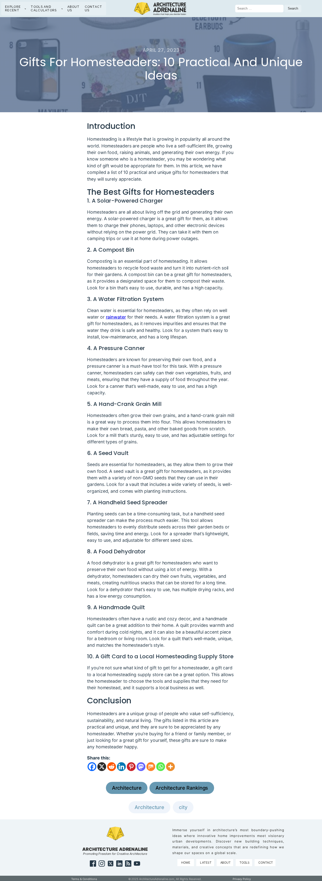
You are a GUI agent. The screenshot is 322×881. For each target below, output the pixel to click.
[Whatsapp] (160, 766)
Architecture (127, 788)
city (183, 807)
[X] (101, 766)
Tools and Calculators (44, 8)
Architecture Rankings (181, 788)
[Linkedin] (121, 766)
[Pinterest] (131, 766)
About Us (73, 8)
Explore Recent (13, 8)
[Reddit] (111, 766)
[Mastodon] (141, 766)
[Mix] (150, 766)
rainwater (116, 317)
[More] (170, 766)
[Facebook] (92, 766)
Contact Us (93, 8)
